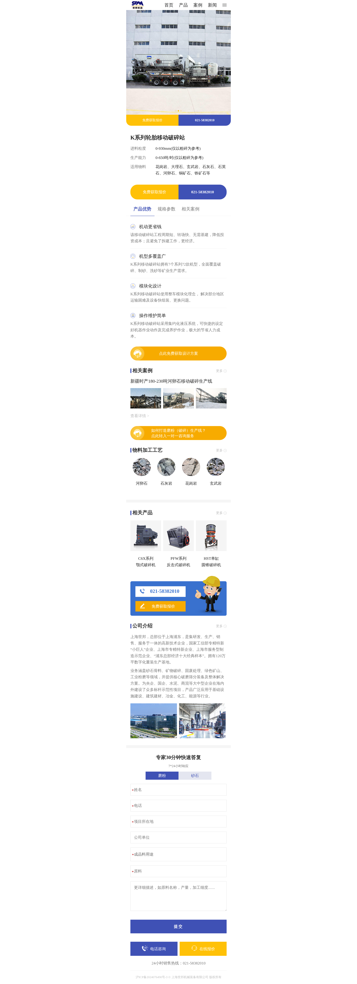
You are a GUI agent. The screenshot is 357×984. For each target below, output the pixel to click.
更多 (219, 371)
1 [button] (176, 111)
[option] (178, 62)
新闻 (212, 5)
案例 (197, 5)
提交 (178, 926)
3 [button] (181, 111)
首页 (168, 5)
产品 (183, 5)
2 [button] (178, 111)
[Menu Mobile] (224, 5)
